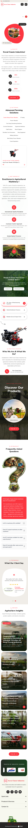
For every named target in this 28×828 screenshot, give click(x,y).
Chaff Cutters (9, 129)
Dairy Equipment (21, 132)
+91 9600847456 (6, 1)
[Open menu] (26, 4)
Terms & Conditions (17, 824)
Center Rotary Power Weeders (10, 117)
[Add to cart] (24, 164)
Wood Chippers (18, 129)
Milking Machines (14, 135)
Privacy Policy (9, 824)
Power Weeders (14, 120)
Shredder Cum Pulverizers (9, 132)
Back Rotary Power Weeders (14, 138)
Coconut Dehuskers (8, 126)
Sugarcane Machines (20, 126)
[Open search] (22, 4)
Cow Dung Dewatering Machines (14, 123)
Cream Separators (14, 141)
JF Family (22, 117)
